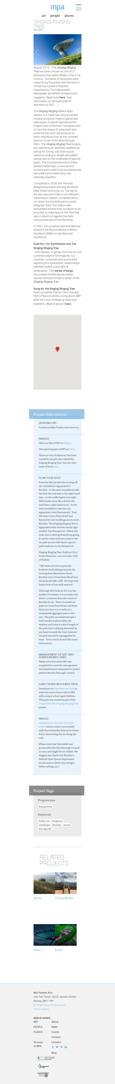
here (62, 97)
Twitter (58, 1047)
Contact (56, 1036)
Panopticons (45, 806)
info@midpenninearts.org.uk (50, 1005)
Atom (38, 897)
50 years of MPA (38, 1043)
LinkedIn (66, 1047)
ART (36, 1021)
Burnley (56, 824)
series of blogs (64, 270)
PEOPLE (38, 1026)
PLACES (38, 1031)
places (69, 15)
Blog (54, 1052)
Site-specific (45, 828)
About (55, 1021)
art (44, 15)
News (55, 1026)
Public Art (44, 820)
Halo (37, 949)
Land (58, 949)
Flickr (72, 449)
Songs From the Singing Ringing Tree (58, 703)
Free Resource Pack (64, 688)
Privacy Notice (41, 1009)
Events (55, 1031)
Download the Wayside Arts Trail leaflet (56, 724)
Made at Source (42, 1017)
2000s (66, 824)
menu (78, 5)
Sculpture (57, 820)
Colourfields (64, 897)
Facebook (53, 1047)
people (55, 15)
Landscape (44, 824)
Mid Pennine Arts (60, 10)
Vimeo (67, 443)
